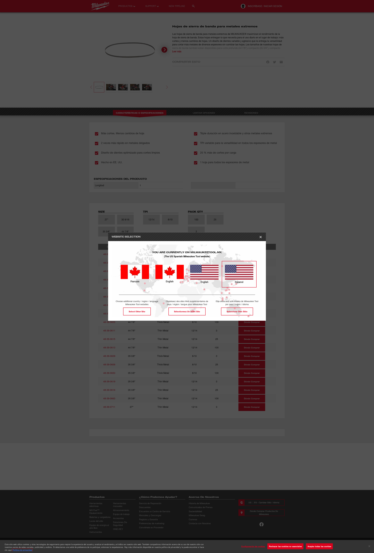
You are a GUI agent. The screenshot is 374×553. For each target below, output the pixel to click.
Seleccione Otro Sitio (237, 311)
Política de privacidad (22, 550)
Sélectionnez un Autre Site (187, 311)
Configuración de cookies (253, 546)
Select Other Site (137, 311)
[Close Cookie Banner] (369, 546)
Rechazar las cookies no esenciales (285, 546)
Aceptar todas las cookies (319, 546)
